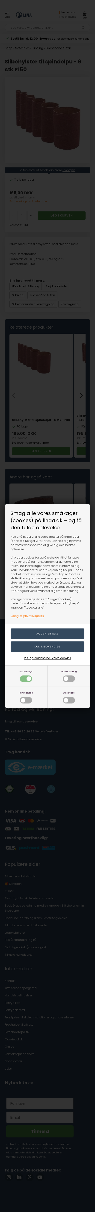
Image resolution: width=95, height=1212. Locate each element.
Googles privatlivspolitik (27, 616)
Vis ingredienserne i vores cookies (47, 658)
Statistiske (69, 692)
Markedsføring (69, 671)
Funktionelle (26, 692)
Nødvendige (26, 671)
